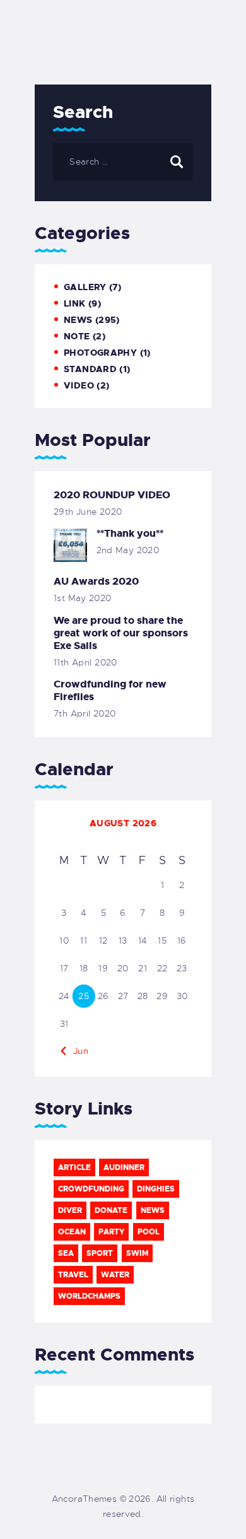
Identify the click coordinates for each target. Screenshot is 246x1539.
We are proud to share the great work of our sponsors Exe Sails (121, 633)
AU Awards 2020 (96, 581)
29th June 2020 (88, 511)
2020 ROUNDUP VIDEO (112, 495)
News (78, 319)
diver (70, 1210)
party (111, 1232)
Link (75, 303)
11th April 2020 (85, 662)
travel (73, 1275)
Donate (111, 1210)
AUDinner (123, 1167)
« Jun (76, 1050)
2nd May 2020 (128, 550)
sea (66, 1253)
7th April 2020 (84, 713)
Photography (100, 352)
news (153, 1210)
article (74, 1167)
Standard (90, 369)
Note (77, 336)
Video (79, 385)
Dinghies (156, 1189)
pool (149, 1232)
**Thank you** (130, 533)
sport (99, 1253)
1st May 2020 (83, 598)
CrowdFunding (91, 1189)
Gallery (85, 287)
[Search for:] (122, 161)
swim (137, 1253)
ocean (72, 1232)
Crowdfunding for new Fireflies (110, 690)
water (115, 1275)
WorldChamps (89, 1296)
